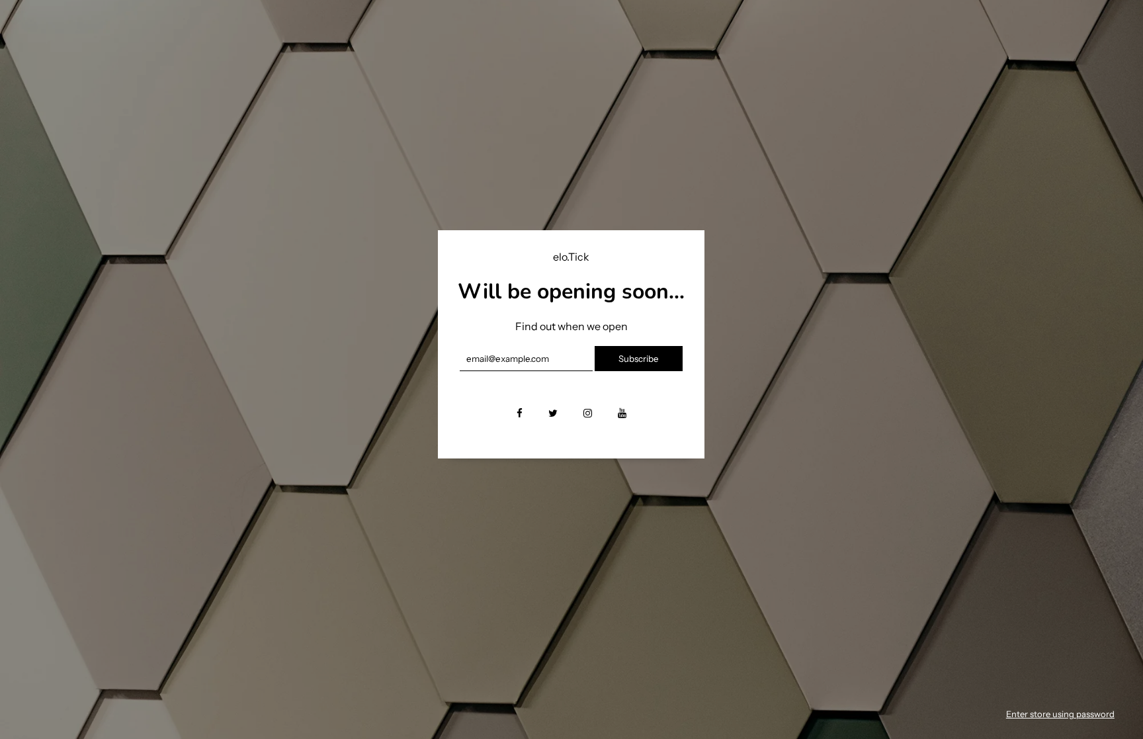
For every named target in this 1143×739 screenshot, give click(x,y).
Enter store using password (1060, 714)
